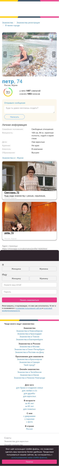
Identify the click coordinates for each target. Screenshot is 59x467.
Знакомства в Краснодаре (29, 333)
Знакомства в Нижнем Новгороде (29, 377)
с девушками (29, 416)
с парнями (29, 418)
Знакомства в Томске (29, 336)
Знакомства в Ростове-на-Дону (29, 352)
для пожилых (29, 408)
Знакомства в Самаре (29, 362)
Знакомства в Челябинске (29, 372)
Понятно (29, 461)
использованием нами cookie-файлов (29, 457)
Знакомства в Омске (29, 374)
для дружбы (29, 393)
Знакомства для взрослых (16, 441)
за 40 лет (29, 403)
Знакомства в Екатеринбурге (29, 339)
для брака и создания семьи (29, 387)
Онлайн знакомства (13, 444)
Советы (7, 437)
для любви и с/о (29, 390)
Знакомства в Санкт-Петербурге (29, 349)
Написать (14, 116)
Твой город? (29, 364)
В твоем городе (12, 25)
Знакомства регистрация (28, 22)
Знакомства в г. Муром (12, 157)
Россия (29, 428)
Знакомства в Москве (29, 346)
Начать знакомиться (29, 299)
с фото (29, 421)
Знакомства (7, 22)
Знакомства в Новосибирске (29, 330)
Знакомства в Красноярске (29, 359)
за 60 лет (29, 406)
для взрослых (29, 396)
